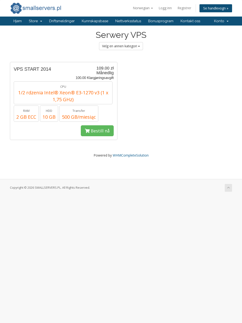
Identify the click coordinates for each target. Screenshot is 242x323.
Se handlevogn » (215, 8)
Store (34, 21)
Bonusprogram (160, 21)
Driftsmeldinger (62, 21)
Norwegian (142, 8)
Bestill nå (100, 131)
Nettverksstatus (128, 21)
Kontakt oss (190, 21)
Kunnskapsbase (95, 21)
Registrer (184, 8)
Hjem (17, 21)
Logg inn (165, 8)
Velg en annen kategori (120, 46)
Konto (220, 21)
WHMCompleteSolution (131, 155)
